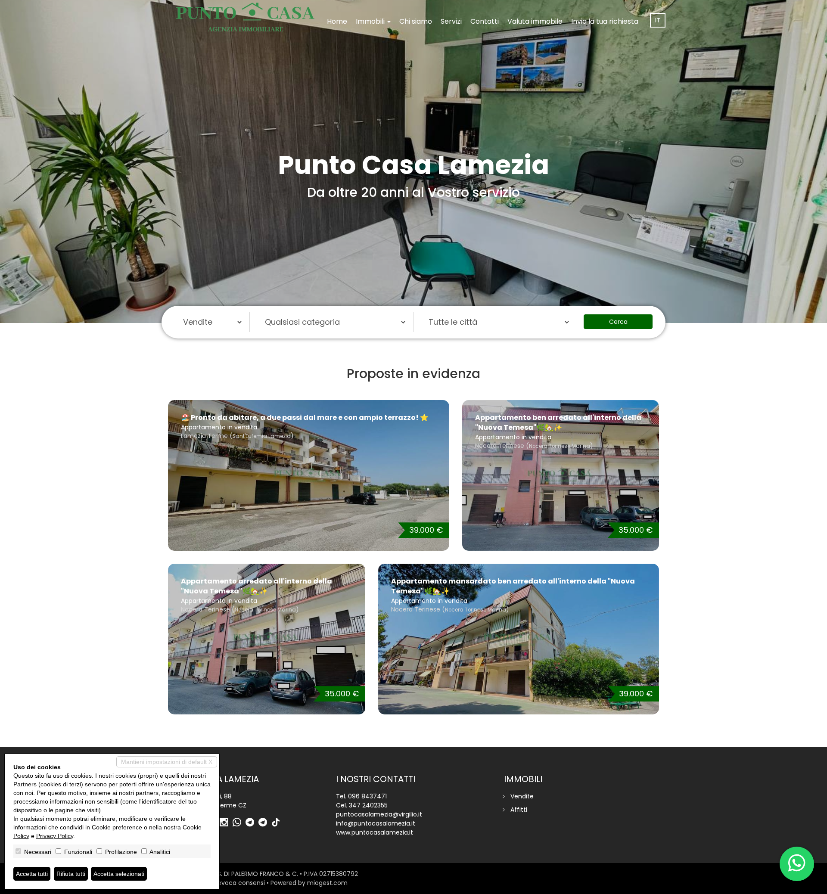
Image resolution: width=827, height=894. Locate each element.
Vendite (522, 796)
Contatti (484, 21)
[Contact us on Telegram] (252, 822)
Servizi (451, 21)
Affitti (518, 809)
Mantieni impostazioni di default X (166, 761)
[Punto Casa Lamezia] (245, 17)
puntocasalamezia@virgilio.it (379, 814)
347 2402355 (368, 805)
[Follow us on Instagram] (226, 822)
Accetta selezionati (118, 873)
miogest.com (327, 882)
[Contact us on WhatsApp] (239, 822)
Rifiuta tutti (70, 873)
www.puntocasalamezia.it (374, 832)
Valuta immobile (535, 21)
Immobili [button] (371, 21)
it (657, 20)
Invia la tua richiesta (604, 21)
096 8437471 (367, 796)
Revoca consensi (239, 882)
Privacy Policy (54, 835)
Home (337, 21)
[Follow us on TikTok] (277, 822)
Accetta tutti (32, 873)
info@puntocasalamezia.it (375, 823)
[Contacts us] (797, 864)
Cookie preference (117, 827)
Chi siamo (415, 21)
